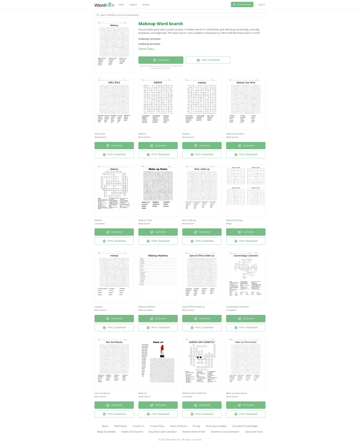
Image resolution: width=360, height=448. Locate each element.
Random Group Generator (225, 431)
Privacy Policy (157, 426)
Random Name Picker (194, 431)
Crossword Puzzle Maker (245, 426)
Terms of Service (178, 426)
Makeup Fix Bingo (234, 220)
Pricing (196, 426)
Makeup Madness (146, 306)
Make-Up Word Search (236, 393)
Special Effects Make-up (193, 306)
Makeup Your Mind (235, 133)
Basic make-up (189, 220)
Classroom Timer (254, 431)
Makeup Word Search (160, 23)
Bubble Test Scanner (132, 431)
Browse (146, 4)
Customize (163, 59)
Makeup (98, 220)
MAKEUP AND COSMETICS (194, 393)
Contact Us (138, 426)
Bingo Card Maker (106, 431)
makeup (186, 133)
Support (133, 4)
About (105, 426)
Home (121, 4)
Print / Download (210, 59)
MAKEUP (142, 133)
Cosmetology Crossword (237, 306)
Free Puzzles (120, 426)
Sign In (261, 4)
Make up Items (145, 220)
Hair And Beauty (102, 393)
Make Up (142, 393)
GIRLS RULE (99, 133)
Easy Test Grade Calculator (163, 431)
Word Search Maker (216, 426)
